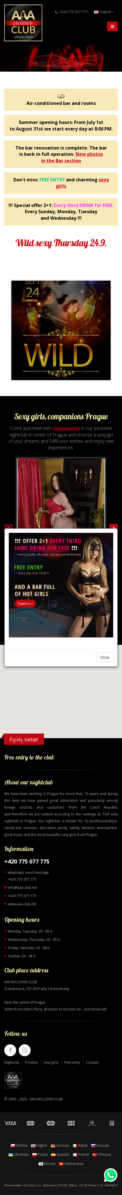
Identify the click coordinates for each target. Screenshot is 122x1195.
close (105, 657)
